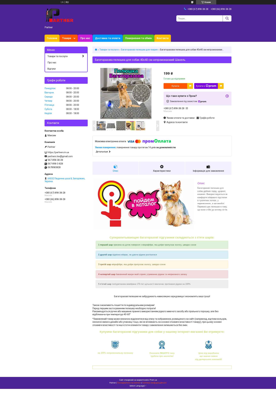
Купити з (200, 86)
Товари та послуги (109, 49)
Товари (66, 38)
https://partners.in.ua (58, 152)
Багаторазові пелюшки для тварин (139, 49)
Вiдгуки (51, 68)
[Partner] (59, 15)
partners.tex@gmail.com (60, 156)
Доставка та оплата (107, 38)
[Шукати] (227, 18)
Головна (52, 38)
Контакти (163, 38)
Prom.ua (153, 380)
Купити (175, 86)
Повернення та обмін (138, 38)
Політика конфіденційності (154, 383)
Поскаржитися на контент (129, 383)
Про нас (85, 38)
